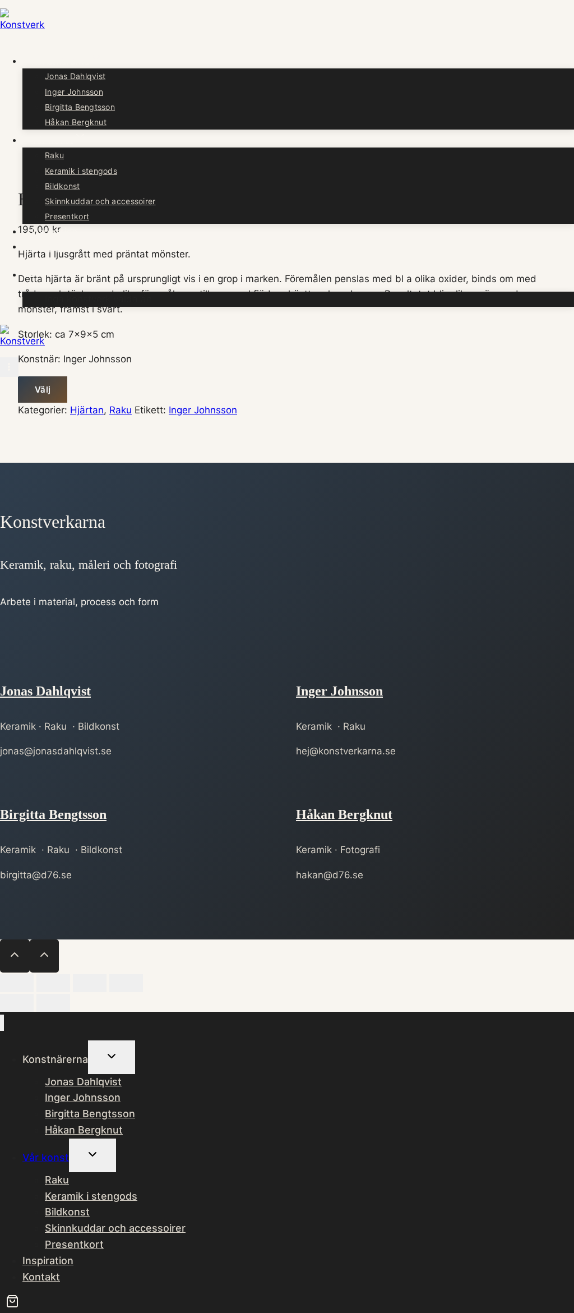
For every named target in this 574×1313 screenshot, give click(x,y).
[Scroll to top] (15, 956)
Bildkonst (62, 186)
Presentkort (67, 216)
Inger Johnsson (74, 91)
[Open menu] (9, 367)
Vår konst (45, 1157)
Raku (54, 155)
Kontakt (48, 246)
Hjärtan (87, 410)
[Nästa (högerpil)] (53, 1003)
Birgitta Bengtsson (80, 107)
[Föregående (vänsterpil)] (17, 1003)
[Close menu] (2, 1023)
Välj (42, 389)
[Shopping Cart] (29, 274)
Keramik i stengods (81, 171)
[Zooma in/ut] (17, 983)
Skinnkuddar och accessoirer (100, 201)
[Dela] (90, 983)
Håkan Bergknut (76, 122)
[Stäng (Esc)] (126, 983)
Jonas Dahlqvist (75, 76)
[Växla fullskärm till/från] (53, 983)
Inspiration (54, 231)
